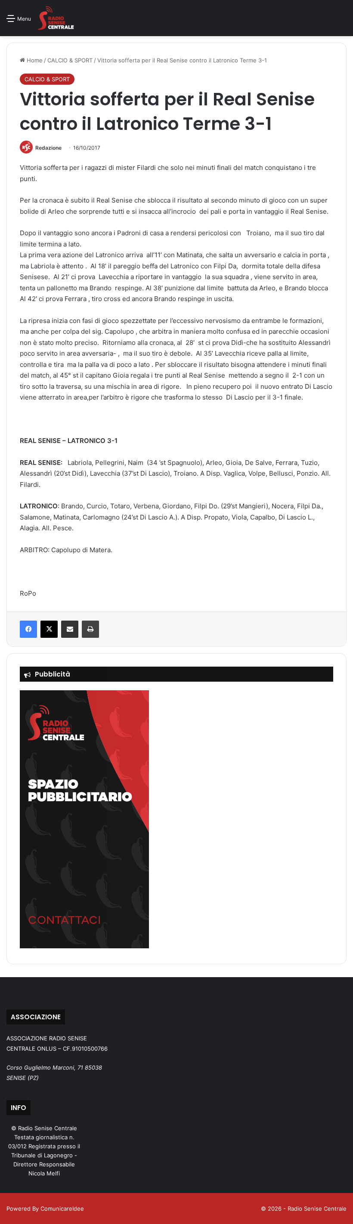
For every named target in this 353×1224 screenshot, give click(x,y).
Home (34, 60)
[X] (49, 629)
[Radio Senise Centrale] (55, 18)
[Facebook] (28, 629)
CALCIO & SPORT (70, 60)
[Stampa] (90, 629)
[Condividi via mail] (69, 629)
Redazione (48, 148)
